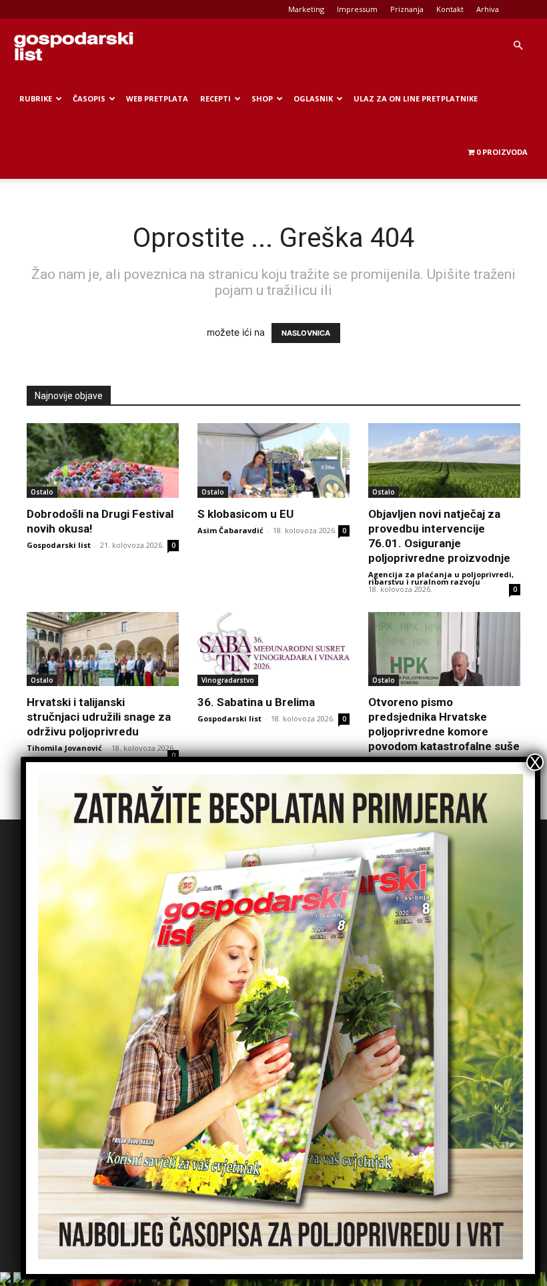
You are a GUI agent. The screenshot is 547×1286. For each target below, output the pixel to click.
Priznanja (407, 9)
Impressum (357, 9)
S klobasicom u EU (245, 514)
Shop (262, 98)
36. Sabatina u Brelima (256, 702)
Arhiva (487, 9)
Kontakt (450, 9)
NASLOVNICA (306, 333)
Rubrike (35, 98)
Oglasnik (313, 98)
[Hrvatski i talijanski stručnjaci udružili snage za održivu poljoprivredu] (103, 649)
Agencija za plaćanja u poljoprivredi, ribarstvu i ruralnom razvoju (441, 578)
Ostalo (42, 492)
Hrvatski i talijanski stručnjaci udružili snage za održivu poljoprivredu (99, 716)
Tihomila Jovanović (64, 748)
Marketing (306, 9)
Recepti (215, 98)
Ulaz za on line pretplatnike (416, 98)
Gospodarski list (59, 545)
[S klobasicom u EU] (273, 460)
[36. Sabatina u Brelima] (273, 649)
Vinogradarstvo (227, 680)
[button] (518, 45)
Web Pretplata (157, 98)
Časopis (89, 98)
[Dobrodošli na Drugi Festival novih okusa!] (103, 460)
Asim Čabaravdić (230, 530)
